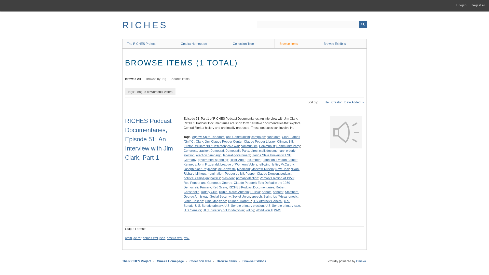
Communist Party (288, 146)
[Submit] (363, 24)
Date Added (352, 102)
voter (240, 210)
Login (461, 5)
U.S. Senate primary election (244, 206)
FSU (288, 155)
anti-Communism (238, 137)
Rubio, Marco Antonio (234, 192)
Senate (266, 192)
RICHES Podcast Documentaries (251, 187)
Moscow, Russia (262, 169)
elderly (290, 151)
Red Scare (219, 187)
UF (205, 210)
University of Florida (222, 210)
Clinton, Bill (285, 141)
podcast (285, 173)
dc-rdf (137, 238)
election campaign (209, 155)
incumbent (254, 160)
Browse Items (288, 44)
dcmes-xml (150, 238)
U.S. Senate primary (209, 206)
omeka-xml (174, 238)
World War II (264, 210)
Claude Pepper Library (260, 141)
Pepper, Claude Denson (262, 173)
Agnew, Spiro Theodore (208, 137)
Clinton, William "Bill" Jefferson (205, 146)
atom (128, 238)
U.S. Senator (192, 210)
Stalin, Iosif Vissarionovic (280, 196)
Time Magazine (215, 201)
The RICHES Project (141, 44)
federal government (236, 155)
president (228, 178)
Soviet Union (241, 196)
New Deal (282, 169)
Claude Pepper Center (226, 141)
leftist (275, 164)
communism (249, 146)
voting (250, 210)
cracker (204, 151)
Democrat (217, 151)
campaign (258, 137)
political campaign (196, 178)
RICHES (145, 25)
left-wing (264, 164)
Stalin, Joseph (193, 201)
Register (477, 5)
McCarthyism (227, 169)
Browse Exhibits (335, 44)
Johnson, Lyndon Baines (280, 160)
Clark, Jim (203, 141)
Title (326, 102)
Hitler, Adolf (237, 160)
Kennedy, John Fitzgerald (201, 164)
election (189, 155)
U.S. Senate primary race (282, 206)
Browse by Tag (156, 79)
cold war (233, 146)
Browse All (133, 79)
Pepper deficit (234, 173)
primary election (247, 178)
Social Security (220, 196)
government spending (213, 160)
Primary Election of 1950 (277, 178)
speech (257, 196)
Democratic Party (237, 151)
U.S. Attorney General (267, 201)
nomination (215, 173)
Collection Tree (243, 44)
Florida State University (268, 155)
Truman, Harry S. (239, 201)
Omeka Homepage (194, 44)
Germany (190, 160)
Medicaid (243, 169)
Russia (255, 192)
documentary (275, 151)
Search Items (180, 79)
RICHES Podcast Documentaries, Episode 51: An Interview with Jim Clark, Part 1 (149, 139)
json (162, 238)
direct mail (258, 151)
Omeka (361, 261)
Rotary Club (209, 192)
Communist (267, 146)
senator (278, 192)
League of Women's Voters (238, 164)
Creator (336, 102)
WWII (277, 210)
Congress (190, 151)
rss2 (186, 238)
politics (215, 178)
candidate (273, 137)
